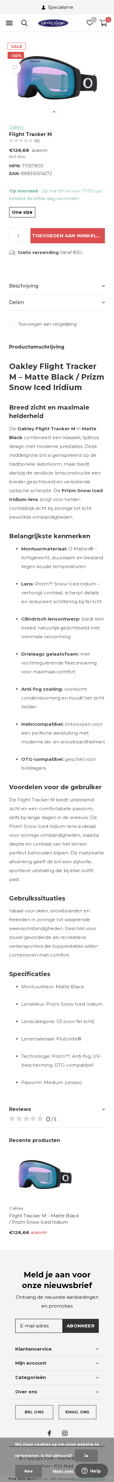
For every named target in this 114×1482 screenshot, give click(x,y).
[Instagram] (64, 1433)
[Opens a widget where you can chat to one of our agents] (91, 1471)
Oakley (16, 127)
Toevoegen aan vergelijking (47, 324)
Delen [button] (16, 302)
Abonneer (81, 1326)
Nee (28, 1471)
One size (22, 212)
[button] (9, 23)
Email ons (77, 1411)
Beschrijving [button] (24, 286)
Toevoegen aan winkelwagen (68, 235)
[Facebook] (49, 1433)
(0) (37, 140)
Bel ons (34, 1411)
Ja (86, 1455)
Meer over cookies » (73, 1471)
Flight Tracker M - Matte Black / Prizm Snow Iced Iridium (44, 1219)
